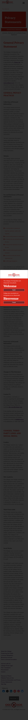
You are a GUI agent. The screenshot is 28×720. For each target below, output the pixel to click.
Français (14, 302)
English (14, 290)
